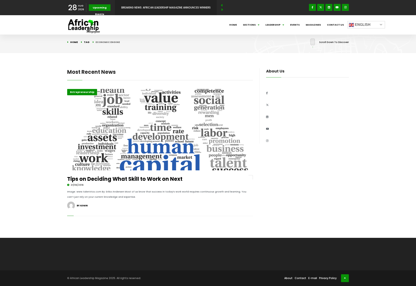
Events (295, 24)
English (362, 24)
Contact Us (335, 24)
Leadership (272, 24)
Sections (249, 24)
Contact (300, 278)
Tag (86, 42)
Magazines (313, 24)
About (288, 278)
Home (233, 24)
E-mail (312, 278)
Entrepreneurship (82, 92)
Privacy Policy (328, 278)
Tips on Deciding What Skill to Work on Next (124, 178)
